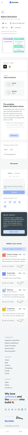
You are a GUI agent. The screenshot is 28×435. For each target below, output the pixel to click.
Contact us (8, 388)
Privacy (7, 371)
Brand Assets (9, 348)
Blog (6, 363)
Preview (17, 173)
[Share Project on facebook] (19, 202)
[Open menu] (2, 2)
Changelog (8, 368)
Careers (7, 365)
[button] (13, 45)
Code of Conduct (10, 346)
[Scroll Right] (23, 45)
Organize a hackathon (12, 340)
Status (7, 385)
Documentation (10, 351)
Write (10, 173)
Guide (7, 382)
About (7, 360)
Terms (7, 373)
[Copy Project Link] (5, 202)
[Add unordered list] (16, 176)
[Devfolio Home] (14, 2)
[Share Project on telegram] (14, 202)
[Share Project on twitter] (10, 202)
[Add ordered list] (18, 176)
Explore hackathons (11, 343)
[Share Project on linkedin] (5, 206)
